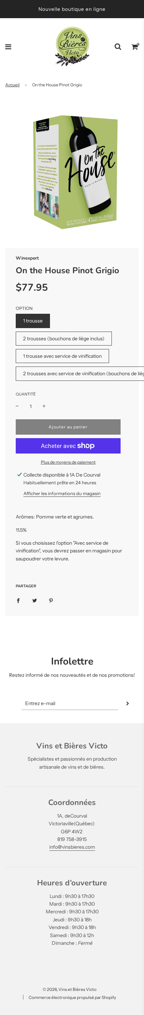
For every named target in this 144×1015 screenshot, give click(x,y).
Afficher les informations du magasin (62, 493)
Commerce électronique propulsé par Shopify (72, 997)
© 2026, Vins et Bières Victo (69, 989)
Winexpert (27, 258)
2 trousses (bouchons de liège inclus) (64, 338)
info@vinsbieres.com (72, 847)
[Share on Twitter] (34, 600)
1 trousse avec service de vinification (62, 356)
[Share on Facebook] (18, 600)
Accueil (12, 84)
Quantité (26, 394)
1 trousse (33, 321)
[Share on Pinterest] (51, 600)
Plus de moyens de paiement (68, 462)
